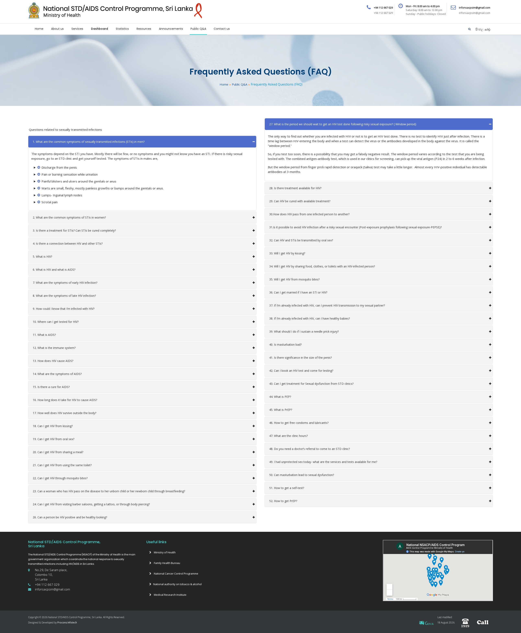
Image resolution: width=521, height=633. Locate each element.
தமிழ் (487, 29)
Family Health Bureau (166, 563)
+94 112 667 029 (47, 584)
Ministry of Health (164, 552)
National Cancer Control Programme (175, 573)
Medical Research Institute (169, 595)
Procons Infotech (67, 622)
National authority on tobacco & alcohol (177, 584)
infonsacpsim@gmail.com (52, 589)
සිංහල (479, 29)
